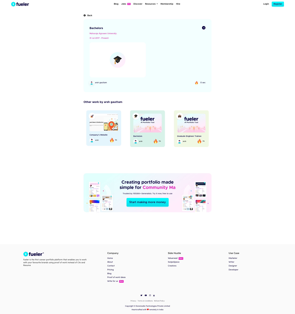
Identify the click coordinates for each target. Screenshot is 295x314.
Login (266, 4)
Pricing (110, 275)
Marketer (233, 264)
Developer (233, 275)
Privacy (133, 306)
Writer (231, 267)
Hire (178, 4)
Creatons (172, 271)
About (110, 267)
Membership (167, 4)
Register (278, 4)
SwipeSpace (173, 267)
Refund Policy (159, 306)
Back (89, 16)
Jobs (125, 4)
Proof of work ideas (116, 283)
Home (110, 264)
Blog (116, 4)
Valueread (175, 264)
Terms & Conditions (145, 306)
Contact (111, 271)
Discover (137, 4)
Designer (233, 271)
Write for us (115, 286)
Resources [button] (150, 4)
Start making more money (147, 207)
